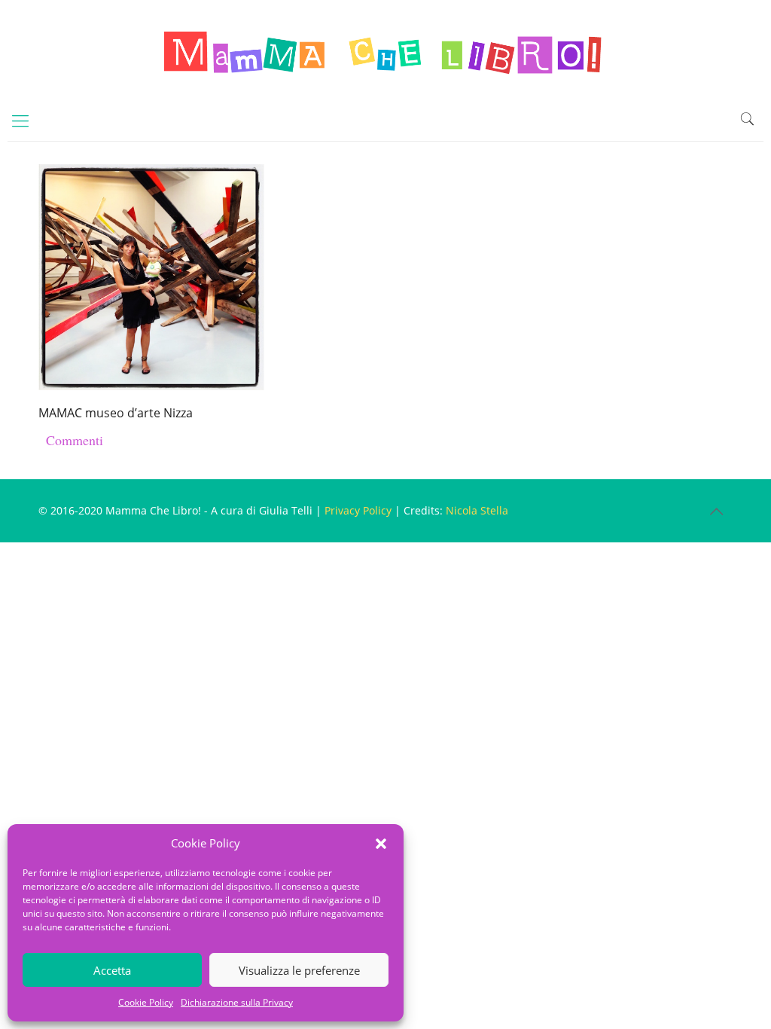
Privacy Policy (358, 510)
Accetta (112, 970)
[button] (381, 843)
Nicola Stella (477, 510)
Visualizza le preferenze (299, 970)
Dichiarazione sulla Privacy (237, 1002)
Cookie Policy (145, 1002)
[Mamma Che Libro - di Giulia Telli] (385, 50)
